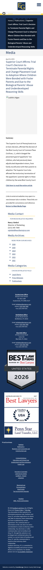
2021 (13, 260)
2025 (13, 248)
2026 (13, 244)
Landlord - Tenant (21, 476)
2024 (13, 251)
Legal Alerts (16, 274)
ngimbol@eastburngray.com (19, 230)
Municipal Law (21, 485)
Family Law (21, 464)
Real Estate (21, 489)
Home (10, 20)
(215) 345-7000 (23, 306)
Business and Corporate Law (21, 449)
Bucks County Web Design (33, 567)
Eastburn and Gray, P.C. (20, 508)
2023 (13, 254)
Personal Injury (21, 487)
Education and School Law (21, 460)
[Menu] (39, 4)
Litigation (21, 478)
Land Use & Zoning (21, 474)
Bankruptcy (21, 447)
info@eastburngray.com (23, 304)
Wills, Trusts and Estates (21, 501)
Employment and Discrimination (21, 462)
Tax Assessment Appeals (21, 491)
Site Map (27, 510)
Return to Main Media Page (16, 206)
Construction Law (21, 451)
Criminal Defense (21, 458)
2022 (13, 257)
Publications (19, 20)
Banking (21, 445)
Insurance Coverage (21, 472)
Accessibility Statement (25, 552)
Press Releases (17, 278)
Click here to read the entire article (19, 185)
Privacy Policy (19, 510)
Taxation (21, 499)
